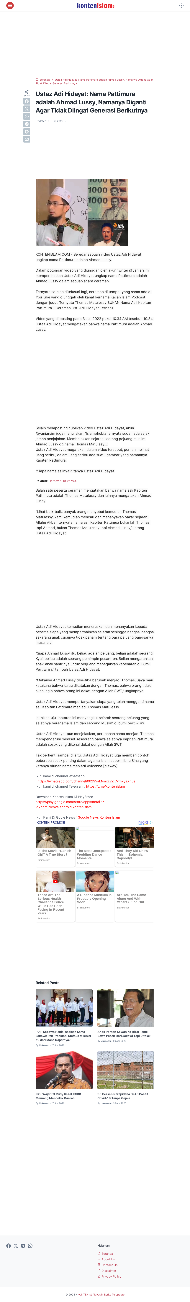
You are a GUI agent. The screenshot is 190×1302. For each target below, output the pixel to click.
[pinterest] (26, 131)
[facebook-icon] (8, 1246)
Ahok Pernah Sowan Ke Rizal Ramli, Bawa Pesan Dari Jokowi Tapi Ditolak (123, 1034)
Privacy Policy (111, 1276)
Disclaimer (108, 1271)
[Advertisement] (95, 44)
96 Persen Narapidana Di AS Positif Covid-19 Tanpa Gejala (122, 1096)
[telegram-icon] (23, 1246)
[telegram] (26, 124)
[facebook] (26, 101)
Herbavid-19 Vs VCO (63, 481)
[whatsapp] (26, 116)
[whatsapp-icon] (30, 1246)
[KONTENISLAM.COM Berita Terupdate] (95, 5)
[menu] (10, 5)
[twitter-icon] (16, 1246)
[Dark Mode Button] (181, 5)
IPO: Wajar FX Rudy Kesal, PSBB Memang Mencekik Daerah (58, 1096)
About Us (108, 1259)
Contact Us (109, 1265)
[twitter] (26, 108)
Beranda (107, 1253)
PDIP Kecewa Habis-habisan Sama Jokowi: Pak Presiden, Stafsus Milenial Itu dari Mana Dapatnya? (63, 1036)
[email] (26, 139)
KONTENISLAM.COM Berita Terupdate (101, 1294)
